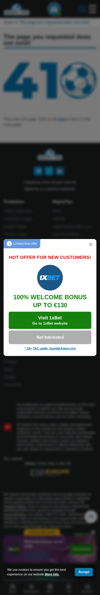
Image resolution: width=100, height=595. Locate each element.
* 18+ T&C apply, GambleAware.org (50, 348)
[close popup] (90, 244)
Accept (83, 572)
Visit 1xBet (50, 320)
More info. (52, 574)
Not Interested (50, 337)
